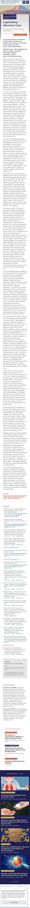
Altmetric (24, 34)
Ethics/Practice (6, 495)
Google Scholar (19, 536)
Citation (16, 34)
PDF (20, 34)
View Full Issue (15, 881)
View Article (7, 536)
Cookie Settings (13, 902)
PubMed (13, 536)
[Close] (25, 888)
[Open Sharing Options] (28, 907)
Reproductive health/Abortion (13, 498)
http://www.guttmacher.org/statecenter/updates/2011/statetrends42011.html (15, 524)
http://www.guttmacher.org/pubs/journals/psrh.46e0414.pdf (15, 514)
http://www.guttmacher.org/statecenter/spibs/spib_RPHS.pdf (15, 565)
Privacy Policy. (4, 898)
